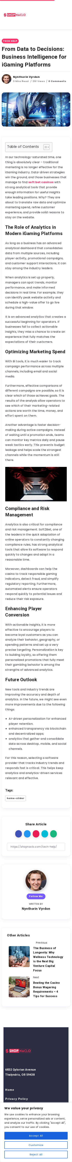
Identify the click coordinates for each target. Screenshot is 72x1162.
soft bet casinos (41, 182)
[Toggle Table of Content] (45, 147)
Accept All (36, 1135)
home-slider (15, 798)
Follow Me (36, 896)
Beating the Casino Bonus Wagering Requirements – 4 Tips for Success (46, 989)
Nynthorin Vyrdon (26, 77)
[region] (36, 1132)
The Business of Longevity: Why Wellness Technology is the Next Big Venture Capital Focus (48, 959)
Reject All (36, 1154)
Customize (36, 1145)
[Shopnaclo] (14, 15)
